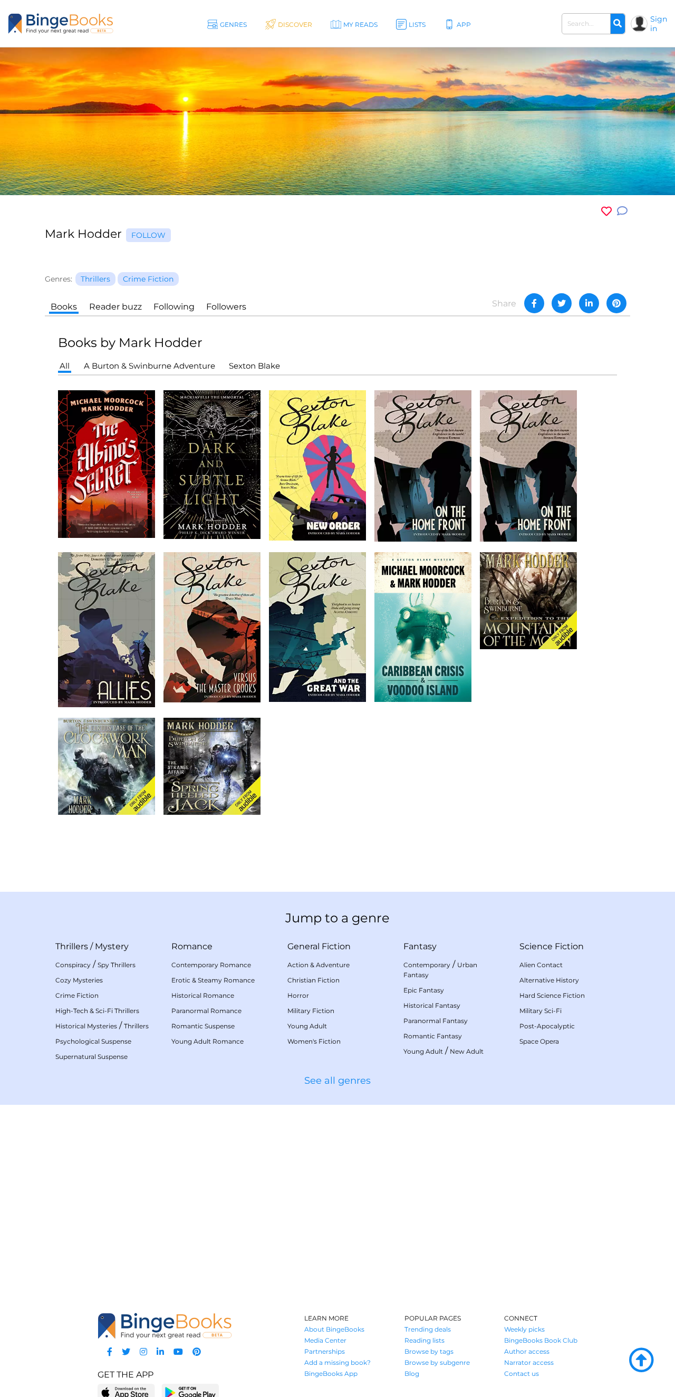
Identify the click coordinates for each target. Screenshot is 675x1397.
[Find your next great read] (60, 23)
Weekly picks (524, 1329)
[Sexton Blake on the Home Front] (422, 465)
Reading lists (424, 1340)
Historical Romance (202, 995)
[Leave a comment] (622, 211)
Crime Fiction (77, 995)
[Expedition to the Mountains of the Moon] (528, 600)
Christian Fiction (313, 980)
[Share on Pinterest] (616, 303)
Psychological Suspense (93, 1041)
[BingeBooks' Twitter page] (126, 1352)
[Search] (617, 24)
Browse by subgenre (437, 1362)
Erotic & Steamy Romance (213, 980)
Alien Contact (541, 965)
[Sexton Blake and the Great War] (317, 626)
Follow (148, 235)
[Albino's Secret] (106, 463)
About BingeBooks (334, 1329)
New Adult (467, 1051)
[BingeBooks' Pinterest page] (196, 1352)
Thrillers (71, 946)
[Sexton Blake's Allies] (106, 629)
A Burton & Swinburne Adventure (149, 366)
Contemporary (426, 965)
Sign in (658, 23)
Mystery (112, 946)
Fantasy (420, 946)
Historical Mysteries (86, 1026)
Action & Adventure (318, 965)
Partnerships (324, 1351)
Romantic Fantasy (432, 1036)
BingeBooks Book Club (540, 1340)
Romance (192, 946)
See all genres (337, 1080)
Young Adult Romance (207, 1041)
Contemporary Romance (211, 965)
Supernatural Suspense (91, 1057)
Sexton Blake (254, 366)
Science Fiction (551, 946)
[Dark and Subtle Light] (212, 464)
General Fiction (319, 946)
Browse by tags (429, 1351)
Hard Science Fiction (552, 995)
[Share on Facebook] (534, 303)
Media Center (325, 1340)
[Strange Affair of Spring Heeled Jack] (212, 765)
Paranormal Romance (206, 1011)
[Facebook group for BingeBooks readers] (109, 1352)
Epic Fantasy (423, 990)
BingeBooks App (331, 1373)
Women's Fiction (314, 1041)
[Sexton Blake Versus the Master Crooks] (212, 627)
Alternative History (549, 980)
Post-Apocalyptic (547, 1026)
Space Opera (539, 1041)
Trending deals (427, 1329)
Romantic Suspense (203, 1026)
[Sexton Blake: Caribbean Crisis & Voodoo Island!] (422, 626)
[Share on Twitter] (562, 303)
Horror (298, 995)
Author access (526, 1351)
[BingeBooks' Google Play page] (190, 1392)
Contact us (521, 1373)
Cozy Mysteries (79, 980)
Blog (411, 1373)
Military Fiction (310, 1011)
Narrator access (529, 1362)
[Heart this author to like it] (606, 211)
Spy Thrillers (117, 965)
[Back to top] (641, 1360)
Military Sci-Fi (540, 1011)
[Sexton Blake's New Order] (317, 465)
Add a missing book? (337, 1362)
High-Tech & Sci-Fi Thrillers (97, 1011)
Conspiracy (73, 965)
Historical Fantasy (431, 1005)
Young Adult (307, 1026)
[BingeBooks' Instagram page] (143, 1352)
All (65, 366)
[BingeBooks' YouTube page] (178, 1352)
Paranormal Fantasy (435, 1021)
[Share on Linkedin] (589, 303)
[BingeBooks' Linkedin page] (160, 1352)
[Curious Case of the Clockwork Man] (106, 765)
